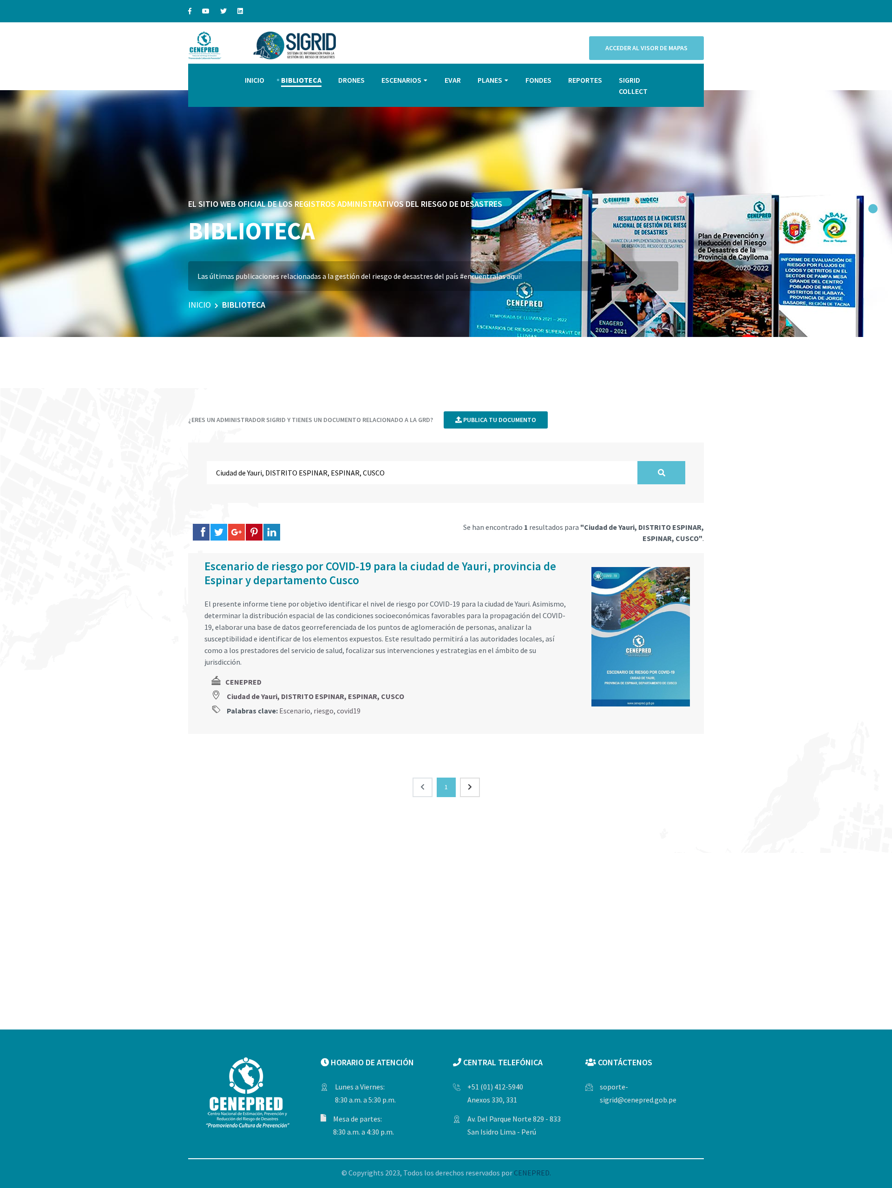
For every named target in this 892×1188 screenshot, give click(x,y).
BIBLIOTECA (301, 80)
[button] (873, 209)
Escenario (294, 710)
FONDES (538, 80)
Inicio (199, 304)
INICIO (254, 80)
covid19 (349, 710)
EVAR (453, 80)
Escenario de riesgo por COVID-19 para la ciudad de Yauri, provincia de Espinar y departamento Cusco (380, 573)
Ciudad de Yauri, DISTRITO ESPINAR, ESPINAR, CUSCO (315, 696)
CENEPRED (243, 681)
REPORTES (585, 80)
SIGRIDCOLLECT (633, 85)
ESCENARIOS (401, 80)
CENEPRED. (532, 1172)
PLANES (490, 80)
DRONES (351, 80)
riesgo (324, 710)
